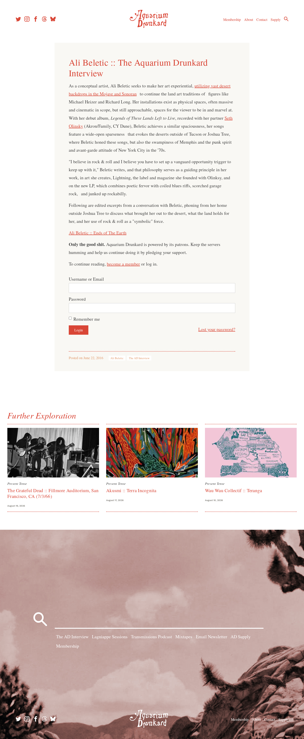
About (248, 19)
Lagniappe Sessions (110, 637)
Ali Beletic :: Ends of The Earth (97, 233)
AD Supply (241, 637)
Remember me (86, 319)
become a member (123, 264)
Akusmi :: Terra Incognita (131, 490)
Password (77, 299)
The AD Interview (139, 358)
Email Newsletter (211, 637)
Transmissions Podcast (151, 637)
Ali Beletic (117, 358)
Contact (261, 19)
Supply (276, 19)
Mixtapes (183, 637)
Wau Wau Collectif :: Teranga (233, 490)
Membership (232, 19)
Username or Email (86, 279)
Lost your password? (216, 329)
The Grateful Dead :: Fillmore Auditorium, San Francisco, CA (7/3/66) (53, 493)
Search (286, 19)
